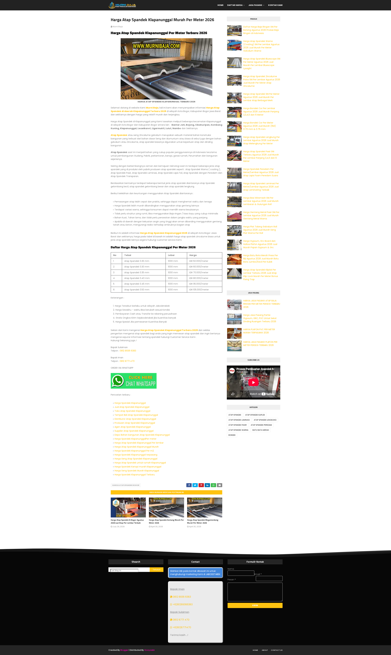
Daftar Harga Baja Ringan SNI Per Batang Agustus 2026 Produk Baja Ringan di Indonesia (261, 30)
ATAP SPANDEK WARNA (238, 430)
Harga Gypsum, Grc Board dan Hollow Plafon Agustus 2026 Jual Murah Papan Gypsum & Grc (260, 244)
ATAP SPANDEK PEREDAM (261, 425)
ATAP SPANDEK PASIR (237, 425)
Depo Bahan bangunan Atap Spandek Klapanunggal (142, 434)
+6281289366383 (182, 604)
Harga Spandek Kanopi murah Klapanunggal (138, 466)
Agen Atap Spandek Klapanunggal (133, 426)
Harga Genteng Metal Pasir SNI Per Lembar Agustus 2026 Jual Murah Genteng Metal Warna (261, 215)
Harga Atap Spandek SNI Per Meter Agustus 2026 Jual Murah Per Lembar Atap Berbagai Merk (261, 97)
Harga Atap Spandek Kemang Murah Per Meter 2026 (166, 521)
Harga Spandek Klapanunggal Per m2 (134, 450)
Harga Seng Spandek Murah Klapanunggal (137, 470)
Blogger (124, 650)
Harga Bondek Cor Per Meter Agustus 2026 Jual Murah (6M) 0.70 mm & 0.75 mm (259, 126)
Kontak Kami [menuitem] (275, 5)
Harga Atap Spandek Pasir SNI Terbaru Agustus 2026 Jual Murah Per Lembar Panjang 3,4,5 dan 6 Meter (261, 156)
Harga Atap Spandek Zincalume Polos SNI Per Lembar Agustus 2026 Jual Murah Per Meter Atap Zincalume (261, 81)
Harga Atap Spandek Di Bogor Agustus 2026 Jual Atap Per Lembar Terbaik (127, 521)
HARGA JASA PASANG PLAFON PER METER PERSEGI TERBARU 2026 (260, 343)
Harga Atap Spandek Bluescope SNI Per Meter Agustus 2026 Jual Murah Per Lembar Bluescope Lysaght (261, 63)
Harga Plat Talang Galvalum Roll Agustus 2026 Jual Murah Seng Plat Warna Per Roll (260, 230)
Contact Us (277, 650)
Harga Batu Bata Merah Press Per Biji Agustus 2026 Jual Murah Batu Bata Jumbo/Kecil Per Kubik (261, 258)
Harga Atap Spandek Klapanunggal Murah (137, 446)
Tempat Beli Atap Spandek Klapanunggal (136, 414)
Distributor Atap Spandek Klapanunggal (135, 418)
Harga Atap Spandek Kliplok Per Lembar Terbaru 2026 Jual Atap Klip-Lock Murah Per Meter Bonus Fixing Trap (260, 274)
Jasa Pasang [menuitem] (255, 5)
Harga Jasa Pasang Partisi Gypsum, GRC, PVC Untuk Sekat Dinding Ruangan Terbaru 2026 (260, 318)
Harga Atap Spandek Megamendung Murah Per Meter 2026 (202, 521)
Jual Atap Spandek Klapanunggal (132, 407)
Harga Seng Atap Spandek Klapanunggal (136, 458)
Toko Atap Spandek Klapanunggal (132, 410)
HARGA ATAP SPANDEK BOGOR (125, 485)
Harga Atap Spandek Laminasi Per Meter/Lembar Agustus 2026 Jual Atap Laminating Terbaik (261, 186)
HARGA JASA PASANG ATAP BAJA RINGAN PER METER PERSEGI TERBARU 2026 (261, 304)
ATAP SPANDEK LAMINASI (239, 420)
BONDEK (232, 435)
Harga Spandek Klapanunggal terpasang (136, 454)
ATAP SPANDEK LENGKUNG (265, 420)
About (265, 650)
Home (255, 650)
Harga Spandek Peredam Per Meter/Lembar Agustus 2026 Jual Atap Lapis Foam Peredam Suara (261, 172)
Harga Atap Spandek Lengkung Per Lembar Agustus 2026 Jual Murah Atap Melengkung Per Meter (261, 140)
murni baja (118, 26)
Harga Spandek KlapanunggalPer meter (135, 438)
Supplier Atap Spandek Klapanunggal (134, 430)
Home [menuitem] (220, 5)
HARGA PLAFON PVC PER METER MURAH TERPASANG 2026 (259, 331)
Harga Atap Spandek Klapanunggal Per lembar (139, 442)
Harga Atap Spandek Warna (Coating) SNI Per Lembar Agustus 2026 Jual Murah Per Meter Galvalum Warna (261, 46)
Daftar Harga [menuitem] (235, 5)
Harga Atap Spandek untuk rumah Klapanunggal (140, 462)
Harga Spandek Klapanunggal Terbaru (135, 474)
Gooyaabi (149, 650)
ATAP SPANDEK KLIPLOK (255, 415)
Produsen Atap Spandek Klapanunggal (135, 422)
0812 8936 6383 (128, 350)
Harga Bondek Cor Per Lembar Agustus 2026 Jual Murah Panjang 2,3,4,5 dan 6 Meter (261, 111)
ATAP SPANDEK (234, 415)
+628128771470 (181, 627)
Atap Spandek (119, 135)
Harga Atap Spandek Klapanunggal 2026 (163, 233)
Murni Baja (152, 107)
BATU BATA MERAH (260, 430)
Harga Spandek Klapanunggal (130, 403)
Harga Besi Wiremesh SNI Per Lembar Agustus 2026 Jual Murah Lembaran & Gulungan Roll (261, 201)
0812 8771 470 (127, 361)
